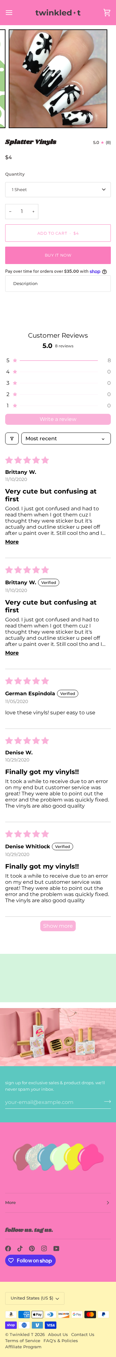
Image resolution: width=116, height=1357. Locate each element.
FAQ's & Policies (61, 1340)
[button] (58, 360)
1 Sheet (19, 189)
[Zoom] (20, 116)
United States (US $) (32, 1298)
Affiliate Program (23, 1346)
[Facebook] (8, 1248)
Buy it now (58, 255)
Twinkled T (22, 1334)
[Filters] (12, 438)
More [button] (10, 1202)
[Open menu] (14, 12)
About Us (58, 1334)
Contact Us (82, 1334)
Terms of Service (22, 1340)
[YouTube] (56, 1248)
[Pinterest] (32, 1248)
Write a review (58, 419)
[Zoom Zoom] (58, 78)
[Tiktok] (20, 1248)
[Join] (105, 1101)
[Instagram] (44, 1248)
